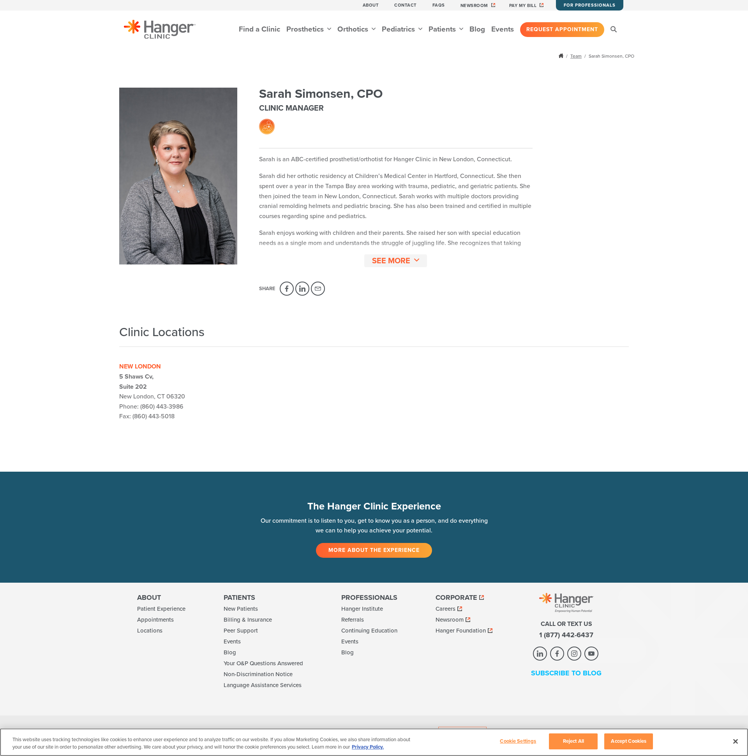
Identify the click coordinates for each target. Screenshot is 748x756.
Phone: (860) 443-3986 (151, 407)
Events (502, 29)
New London (140, 366)
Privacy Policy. (368, 747)
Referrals (352, 619)
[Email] (318, 289)
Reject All (573, 741)
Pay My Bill (523, 5)
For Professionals (590, 5)
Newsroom (474, 5)
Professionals (369, 597)
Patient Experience (161, 608)
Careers (445, 608)
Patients (443, 29)
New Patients (241, 608)
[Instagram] (574, 654)
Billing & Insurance (248, 619)
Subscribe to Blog (566, 673)
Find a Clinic (259, 29)
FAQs (438, 5)
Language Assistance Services (263, 685)
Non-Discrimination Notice (258, 674)
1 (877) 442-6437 (566, 635)
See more (391, 261)
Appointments (155, 619)
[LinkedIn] (302, 289)
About (371, 5)
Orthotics (353, 29)
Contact (405, 5)
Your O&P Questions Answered (263, 663)
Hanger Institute (362, 608)
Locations (149, 630)
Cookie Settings (518, 741)
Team (576, 56)
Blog (477, 29)
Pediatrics (399, 29)
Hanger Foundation (461, 630)
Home (562, 55)
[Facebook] (287, 289)
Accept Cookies (628, 741)
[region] (374, 742)
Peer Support (241, 630)
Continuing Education (369, 630)
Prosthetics (306, 29)
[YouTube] (591, 654)
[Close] (735, 741)
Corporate (456, 597)
